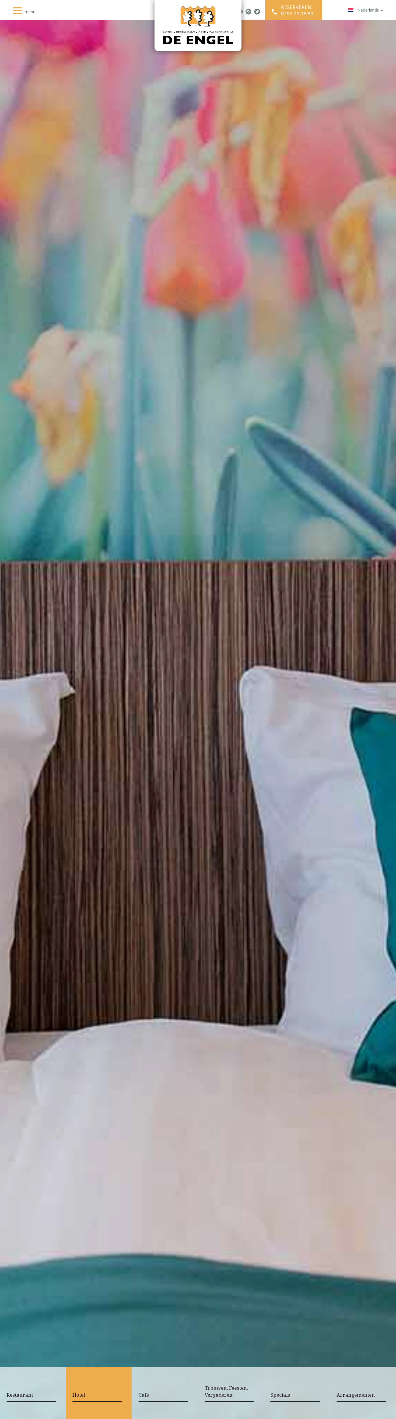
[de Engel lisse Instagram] (248, 12)
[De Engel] (198, 26)
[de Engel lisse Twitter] (257, 12)
